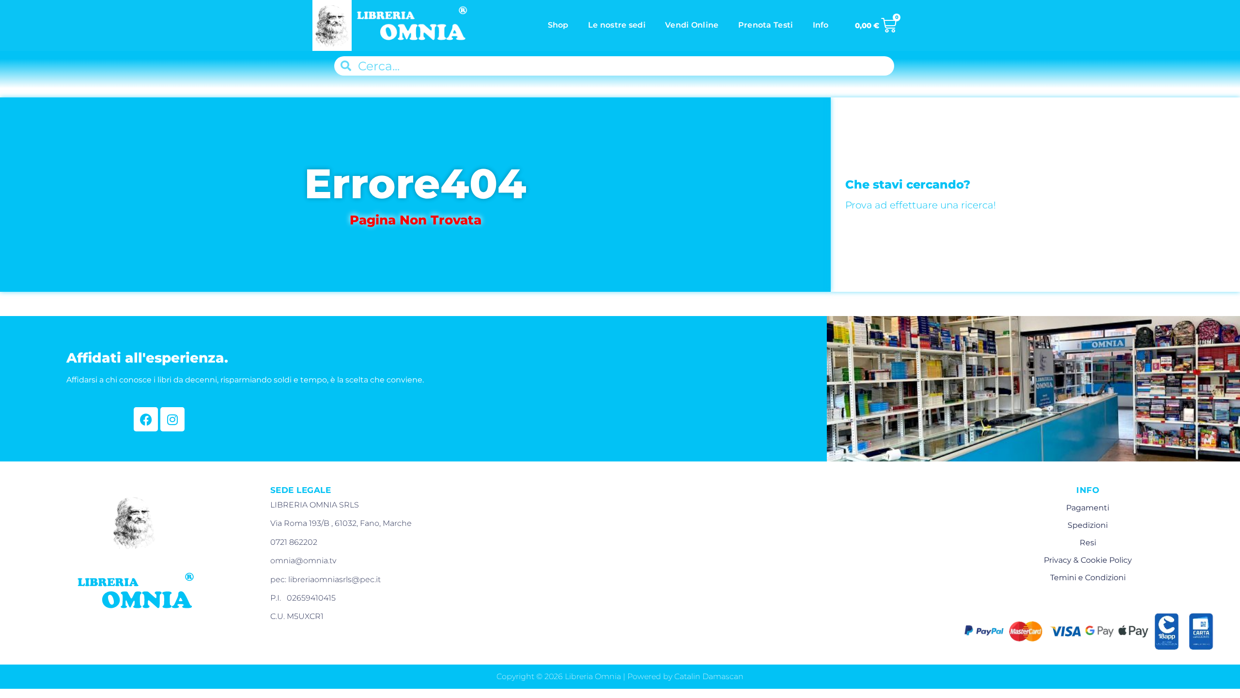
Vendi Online (692, 25)
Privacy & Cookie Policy (1088, 560)
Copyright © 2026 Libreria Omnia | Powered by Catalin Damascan (620, 676)
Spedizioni (1088, 525)
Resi (1088, 542)
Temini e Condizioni (1088, 577)
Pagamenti (1087, 507)
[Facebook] (146, 419)
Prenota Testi (765, 25)
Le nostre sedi (617, 25)
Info (821, 25)
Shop (558, 25)
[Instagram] (172, 419)
